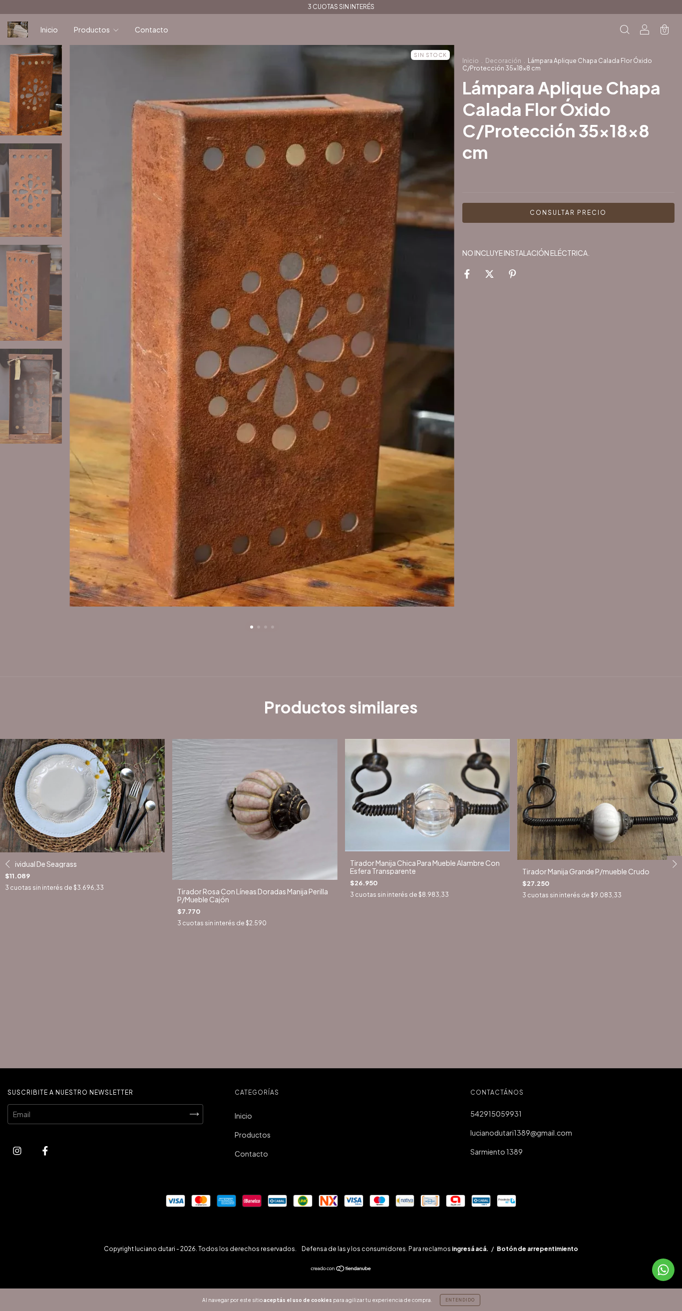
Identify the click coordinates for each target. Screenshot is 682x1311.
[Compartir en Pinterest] (512, 273)
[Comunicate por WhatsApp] (663, 1270)
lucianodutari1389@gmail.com (521, 1132)
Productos (92, 29)
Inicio (49, 29)
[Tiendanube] (341, 1269)
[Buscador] (625, 29)
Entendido (460, 1300)
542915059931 (496, 1113)
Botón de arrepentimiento (537, 1249)
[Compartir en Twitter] (490, 273)
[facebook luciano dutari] (45, 1150)
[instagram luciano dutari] (17, 1150)
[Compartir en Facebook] (467, 273)
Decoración (503, 60)
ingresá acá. (470, 1249)
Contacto (151, 29)
